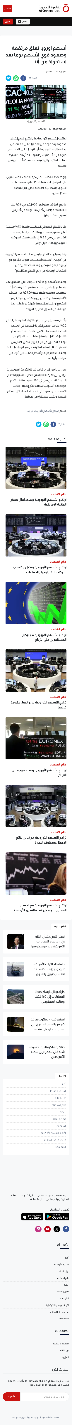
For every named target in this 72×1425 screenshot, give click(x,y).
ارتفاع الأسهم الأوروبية (46, 410)
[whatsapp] (16, 78)
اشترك (12, 1396)
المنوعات (61, 1125)
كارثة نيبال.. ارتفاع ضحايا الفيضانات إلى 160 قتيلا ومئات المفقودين (50, 996)
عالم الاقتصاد (59, 1104)
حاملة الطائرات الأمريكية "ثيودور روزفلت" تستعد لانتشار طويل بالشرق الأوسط (49, 969)
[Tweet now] (57, 1229)
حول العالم (60, 1097)
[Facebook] (66, 1229)
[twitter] (8, 78)
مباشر (7, 8)
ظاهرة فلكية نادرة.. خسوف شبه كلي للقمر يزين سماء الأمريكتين (47, 1052)
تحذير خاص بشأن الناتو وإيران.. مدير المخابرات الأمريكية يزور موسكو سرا (48, 941)
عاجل (8, 21)
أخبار (64, 1083)
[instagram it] (38, 1229)
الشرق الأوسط (58, 1090)
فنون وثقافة (59, 1118)
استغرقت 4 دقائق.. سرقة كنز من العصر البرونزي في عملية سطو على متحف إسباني (48, 1024)
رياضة (63, 1111)
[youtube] (47, 1229)
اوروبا (30, 410)
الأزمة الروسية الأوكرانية (53, 1132)
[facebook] (23, 78)
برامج (24, 21)
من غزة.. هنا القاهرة (55, 1139)
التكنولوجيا (61, 1146)
